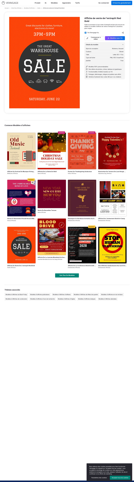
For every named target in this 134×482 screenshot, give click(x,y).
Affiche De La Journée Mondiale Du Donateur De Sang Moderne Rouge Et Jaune (52, 257)
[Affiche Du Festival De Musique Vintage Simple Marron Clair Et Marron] (21, 151)
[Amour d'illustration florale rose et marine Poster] (21, 198)
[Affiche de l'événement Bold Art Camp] (112, 198)
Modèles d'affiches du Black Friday (16, 294)
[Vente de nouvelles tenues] (52, 194)
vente (38, 8)
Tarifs (77, 3)
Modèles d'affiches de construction (16, 299)
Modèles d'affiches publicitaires (39, 294)
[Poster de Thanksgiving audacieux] (82, 151)
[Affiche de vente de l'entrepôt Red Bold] (21, 245)
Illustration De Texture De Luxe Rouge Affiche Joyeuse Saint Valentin (112, 171)
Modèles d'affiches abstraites (107, 299)
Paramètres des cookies (99, 477)
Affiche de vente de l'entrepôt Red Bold (21, 265)
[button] (94, 38)
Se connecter (103, 3)
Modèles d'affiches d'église (66, 299)
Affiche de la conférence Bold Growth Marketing (82, 265)
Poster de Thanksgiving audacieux (80, 171)
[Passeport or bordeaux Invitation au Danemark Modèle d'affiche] (82, 198)
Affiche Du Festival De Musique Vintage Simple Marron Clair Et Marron (21, 171)
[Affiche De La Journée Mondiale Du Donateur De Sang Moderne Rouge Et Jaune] (52, 237)
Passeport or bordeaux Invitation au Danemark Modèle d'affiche (82, 218)
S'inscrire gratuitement (122, 3)
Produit (37, 3)
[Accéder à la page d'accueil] (10, 2)
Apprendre (66, 3)
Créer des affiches (16, 8)
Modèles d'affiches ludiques (86, 299)
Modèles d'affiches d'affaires (62, 294)
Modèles (54, 3)
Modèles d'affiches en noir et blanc (112, 294)
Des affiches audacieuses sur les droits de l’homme (112, 265)
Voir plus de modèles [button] (67, 275)
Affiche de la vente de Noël (47, 171)
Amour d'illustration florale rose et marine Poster (21, 218)
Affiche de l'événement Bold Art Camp (111, 218)
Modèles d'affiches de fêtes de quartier (86, 294)
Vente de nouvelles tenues (47, 210)
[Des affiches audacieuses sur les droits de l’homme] (112, 245)
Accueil (7, 8)
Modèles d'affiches (29, 8)
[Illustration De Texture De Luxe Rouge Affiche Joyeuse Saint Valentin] (112, 151)
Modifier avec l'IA (116, 38)
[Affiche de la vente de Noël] (52, 151)
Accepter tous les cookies (120, 477)
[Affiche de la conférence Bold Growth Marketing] (82, 245)
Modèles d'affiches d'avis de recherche (42, 299)
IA (45, 3)
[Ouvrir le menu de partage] (123, 33)
